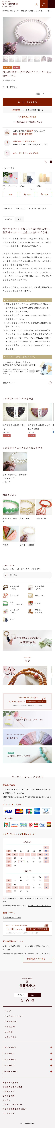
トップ (8, 1011)
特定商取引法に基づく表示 (14, 1109)
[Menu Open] (51, 4)
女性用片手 (25, 569)
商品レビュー (9, 382)
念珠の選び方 (11, 1021)
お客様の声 (10, 1026)
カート (44, 6)
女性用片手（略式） (39, 587)
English (34, 995)
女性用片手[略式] (27, 11)
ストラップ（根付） (14, 611)
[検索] (6, 575)
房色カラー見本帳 (10, 1082)
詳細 (10, 194)
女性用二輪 (14, 595)
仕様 (19, 219)
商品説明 (8, 219)
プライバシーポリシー (12, 1104)
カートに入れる (29, 102)
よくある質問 (8, 1095)
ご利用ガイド (7, 208)
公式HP (20, 995)
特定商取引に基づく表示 (37, 208)
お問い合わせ (11, 1037)
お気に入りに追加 (29, 117)
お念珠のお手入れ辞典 (12, 1087)
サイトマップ (8, 1113)
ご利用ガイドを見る (36, 959)
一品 (17, 569)
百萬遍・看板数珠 (38, 611)
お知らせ (7, 1100)
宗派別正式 (39, 595)
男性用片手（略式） (14, 587)
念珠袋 (37, 603)
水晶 (12, 569)
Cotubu (5, 569)
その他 (12, 619)
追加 (29, 194)
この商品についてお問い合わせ (29, 122)
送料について (20, 208)
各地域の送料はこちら (12, 917)
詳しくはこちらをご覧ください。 (39, 905)
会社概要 (9, 1031)
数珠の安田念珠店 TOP (11, 11)
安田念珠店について (14, 1016)
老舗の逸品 (40, 11)
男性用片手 (35, 569)
